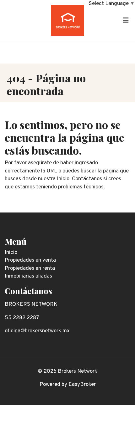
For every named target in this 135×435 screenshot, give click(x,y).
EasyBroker (82, 384)
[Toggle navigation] (125, 20)
